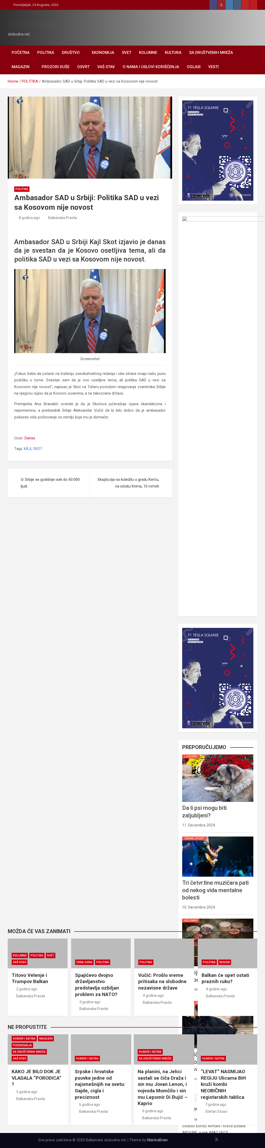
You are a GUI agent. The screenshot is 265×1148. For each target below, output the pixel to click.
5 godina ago (26, 1092)
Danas (30, 438)
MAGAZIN (21, 66)
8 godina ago (29, 218)
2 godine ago (26, 989)
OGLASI (194, 66)
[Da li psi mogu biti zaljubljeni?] (217, 754)
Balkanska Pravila (62, 218)
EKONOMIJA (103, 52)
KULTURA (173, 52)
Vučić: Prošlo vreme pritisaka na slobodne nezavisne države (162, 981)
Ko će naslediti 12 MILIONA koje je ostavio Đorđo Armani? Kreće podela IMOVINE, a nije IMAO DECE (213, 1126)
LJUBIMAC (191, 756)
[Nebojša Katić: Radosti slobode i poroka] (217, 918)
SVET (126, 52)
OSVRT (83, 66)
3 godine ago (89, 1002)
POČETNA (21, 52)
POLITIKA (45, 52)
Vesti (213, 66)
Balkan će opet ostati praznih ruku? (225, 978)
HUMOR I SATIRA (24, 1038)
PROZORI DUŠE (55, 66)
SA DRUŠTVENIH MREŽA (211, 52)
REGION (224, 962)
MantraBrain (157, 1140)
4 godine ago (153, 995)
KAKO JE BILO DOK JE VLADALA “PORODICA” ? (36, 1078)
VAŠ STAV (106, 66)
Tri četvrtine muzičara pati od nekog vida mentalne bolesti (215, 890)
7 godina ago (215, 1104)
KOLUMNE (148, 52)
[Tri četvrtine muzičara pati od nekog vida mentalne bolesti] (217, 836)
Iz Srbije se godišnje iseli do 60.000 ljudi (50, 483)
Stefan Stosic (216, 1111)
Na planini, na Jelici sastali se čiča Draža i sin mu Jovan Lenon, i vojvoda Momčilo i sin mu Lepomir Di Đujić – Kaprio (163, 1087)
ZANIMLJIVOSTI (194, 838)
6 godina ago (89, 1104)
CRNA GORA (84, 962)
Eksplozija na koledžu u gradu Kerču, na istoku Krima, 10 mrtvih (128, 483)
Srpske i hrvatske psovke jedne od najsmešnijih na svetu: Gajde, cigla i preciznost (100, 1084)
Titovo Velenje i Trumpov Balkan (30, 978)
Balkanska (31, 24)
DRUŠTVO (71, 52)
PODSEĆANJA (22, 1045)
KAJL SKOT (33, 449)
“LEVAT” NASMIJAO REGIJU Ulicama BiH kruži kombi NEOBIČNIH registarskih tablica (223, 1084)
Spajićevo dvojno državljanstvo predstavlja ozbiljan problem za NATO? (97, 984)
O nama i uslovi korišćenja (151, 66)
